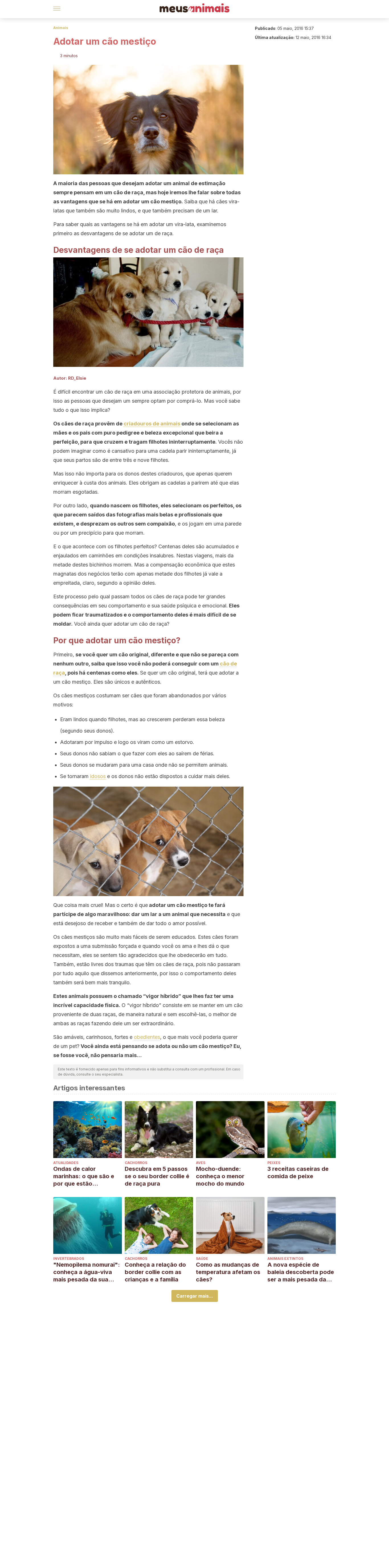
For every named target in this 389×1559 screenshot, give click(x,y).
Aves (200, 1163)
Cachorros (136, 1163)
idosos (98, 776)
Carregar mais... (194, 1296)
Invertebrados (68, 1258)
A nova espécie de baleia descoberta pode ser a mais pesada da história (300, 1272)
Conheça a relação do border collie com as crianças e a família (155, 1272)
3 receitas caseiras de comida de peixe (298, 1172)
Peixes (273, 1163)
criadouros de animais (152, 424)
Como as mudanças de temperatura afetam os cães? (228, 1272)
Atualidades (65, 1163)
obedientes (147, 1037)
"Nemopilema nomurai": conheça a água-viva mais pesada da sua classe (86, 1272)
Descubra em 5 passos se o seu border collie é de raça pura (157, 1176)
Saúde (202, 1258)
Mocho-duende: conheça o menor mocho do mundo (220, 1176)
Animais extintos (285, 1258)
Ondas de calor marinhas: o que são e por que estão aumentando (83, 1176)
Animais (60, 28)
